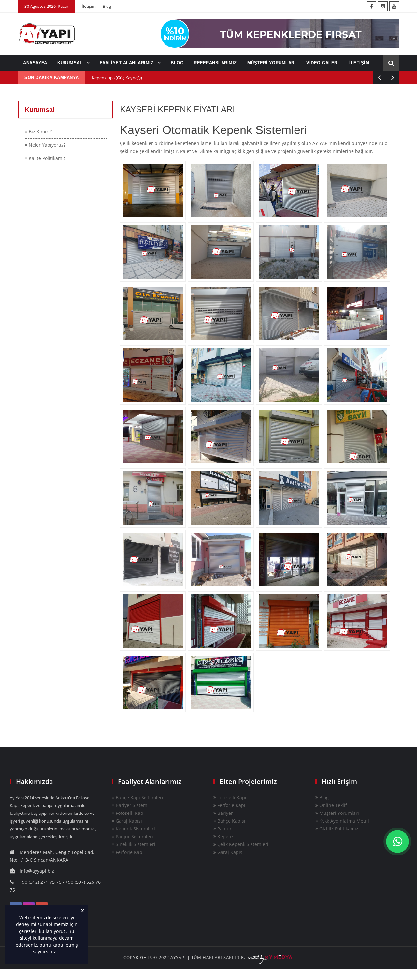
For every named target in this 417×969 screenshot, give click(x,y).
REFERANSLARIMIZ (215, 63)
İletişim (89, 6)
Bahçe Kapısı (230, 821)
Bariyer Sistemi (131, 805)
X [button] (82, 911)
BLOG (177, 63)
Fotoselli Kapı (129, 813)
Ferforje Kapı (129, 852)
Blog (107, 6)
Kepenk (225, 836)
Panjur (224, 829)
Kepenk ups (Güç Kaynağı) (117, 78)
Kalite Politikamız (46, 158)
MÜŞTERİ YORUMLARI (271, 63)
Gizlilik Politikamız (338, 829)
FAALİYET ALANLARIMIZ (127, 63)
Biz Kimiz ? (39, 131)
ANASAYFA (35, 63)
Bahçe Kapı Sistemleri (138, 797)
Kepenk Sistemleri (134, 829)
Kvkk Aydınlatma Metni (343, 821)
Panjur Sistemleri (133, 836)
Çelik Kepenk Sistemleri (242, 844)
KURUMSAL (70, 63)
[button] (60, 952)
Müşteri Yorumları (338, 813)
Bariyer (224, 813)
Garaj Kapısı (128, 821)
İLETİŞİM (359, 63)
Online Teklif (332, 805)
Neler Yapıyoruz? (46, 145)
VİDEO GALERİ (322, 63)
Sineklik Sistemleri (134, 844)
